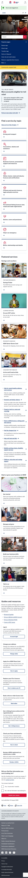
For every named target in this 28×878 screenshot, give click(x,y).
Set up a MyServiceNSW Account (13, 617)
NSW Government (5, 875)
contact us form (10, 779)
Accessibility (4, 858)
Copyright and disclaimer (7, 866)
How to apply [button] (14, 671)
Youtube (14, 853)
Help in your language (7, 836)
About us (3, 838)
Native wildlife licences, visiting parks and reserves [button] (14, 421)
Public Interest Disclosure (8, 841)
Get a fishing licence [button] (14, 726)
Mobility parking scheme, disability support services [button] (13, 449)
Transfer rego (5, 51)
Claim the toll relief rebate (8, 57)
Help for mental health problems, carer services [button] (13, 389)
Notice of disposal (6, 54)
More (2, 62)
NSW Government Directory (8, 849)
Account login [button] (14, 636)
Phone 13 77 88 (5, 825)
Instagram (10, 853)
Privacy (3, 860)
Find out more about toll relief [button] (9, 113)
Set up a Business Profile (10, 619)
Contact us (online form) (7, 823)
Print (5, 805)
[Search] (25, 37)
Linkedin (6, 853)
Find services (4, 830)
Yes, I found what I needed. (12, 786)
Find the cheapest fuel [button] (10, 430)
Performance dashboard (7, 846)
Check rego (4, 48)
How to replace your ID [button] (14, 688)
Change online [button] (14, 653)
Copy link (19, 805)
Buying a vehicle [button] (14, 762)
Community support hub (8, 67)
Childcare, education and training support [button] (13, 460)
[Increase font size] (26, 13)
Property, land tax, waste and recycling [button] (12, 410)
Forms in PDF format (9, 622)
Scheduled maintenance (7, 843)
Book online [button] (14, 703)
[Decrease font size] (23, 13)
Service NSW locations (7, 828)
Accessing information (6, 869)
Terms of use (4, 863)
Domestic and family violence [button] (12, 399)
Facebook (2, 853)
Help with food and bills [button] (10, 438)
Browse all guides (8, 614)
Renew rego (4, 45)
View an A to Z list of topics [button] (8, 125)
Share (11, 805)
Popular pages (5, 42)
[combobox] (12, 37)
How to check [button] (14, 744)
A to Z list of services (7, 833)
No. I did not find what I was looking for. (15, 790)
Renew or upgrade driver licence (10, 60)
